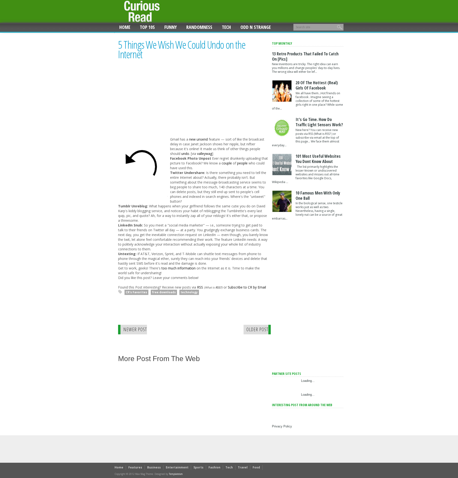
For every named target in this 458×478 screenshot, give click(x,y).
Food (256, 467)
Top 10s (147, 27)
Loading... (308, 381)
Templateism (176, 474)
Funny (170, 27)
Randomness (199, 27)
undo (185, 153)
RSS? (218, 287)
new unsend (198, 139)
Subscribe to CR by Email (247, 287)
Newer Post (135, 329)
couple (227, 163)
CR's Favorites (136, 292)
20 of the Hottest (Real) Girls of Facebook (317, 85)
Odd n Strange (255, 27)
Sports (198, 467)
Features (135, 467)
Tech (226, 27)
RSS (200, 287)
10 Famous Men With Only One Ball (318, 195)
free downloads (164, 292)
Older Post (257, 329)
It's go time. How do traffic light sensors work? (319, 121)
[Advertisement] (158, 102)
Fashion (214, 467)
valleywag (204, 153)
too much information (178, 268)
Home (124, 27)
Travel (243, 467)
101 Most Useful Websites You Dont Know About (318, 158)
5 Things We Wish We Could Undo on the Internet (181, 49)
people (242, 163)
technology (189, 292)
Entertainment (177, 467)
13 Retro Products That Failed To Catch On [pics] (305, 56)
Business (154, 467)
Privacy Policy (282, 426)
